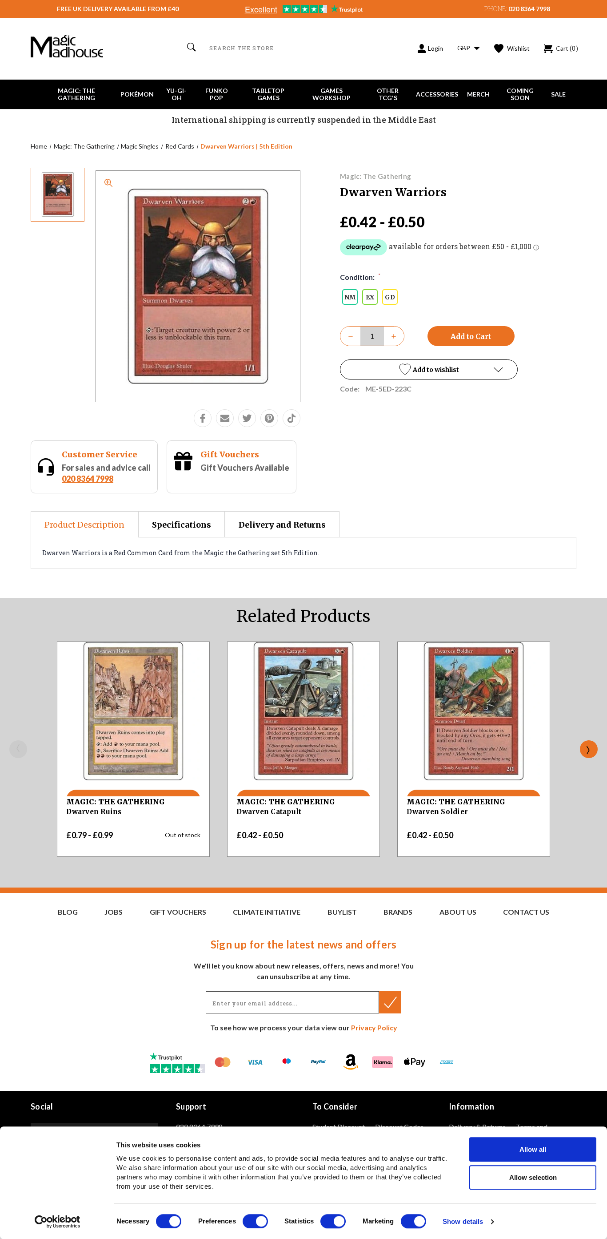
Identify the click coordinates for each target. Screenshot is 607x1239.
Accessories (437, 94)
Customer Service (99, 454)
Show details (463, 1222)
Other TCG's (388, 94)
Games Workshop (331, 94)
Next (589, 749)
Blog (68, 912)
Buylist (342, 912)
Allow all (532, 1149)
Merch (478, 94)
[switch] (255, 1221)
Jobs (113, 912)
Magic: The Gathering (76, 94)
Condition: (360, 276)
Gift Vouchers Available (244, 467)
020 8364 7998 (529, 8)
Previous (18, 749)
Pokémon (137, 94)
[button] (429, 369)
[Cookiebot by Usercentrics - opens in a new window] (57, 1221)
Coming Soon (520, 94)
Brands (397, 912)
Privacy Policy (374, 1027)
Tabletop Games (268, 94)
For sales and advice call (106, 473)
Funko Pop (216, 94)
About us (457, 912)
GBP (464, 48)
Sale (558, 94)
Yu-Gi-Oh (176, 94)
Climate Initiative (266, 912)
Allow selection (533, 1177)
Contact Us (526, 912)
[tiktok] (291, 418)
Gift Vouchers (229, 454)
